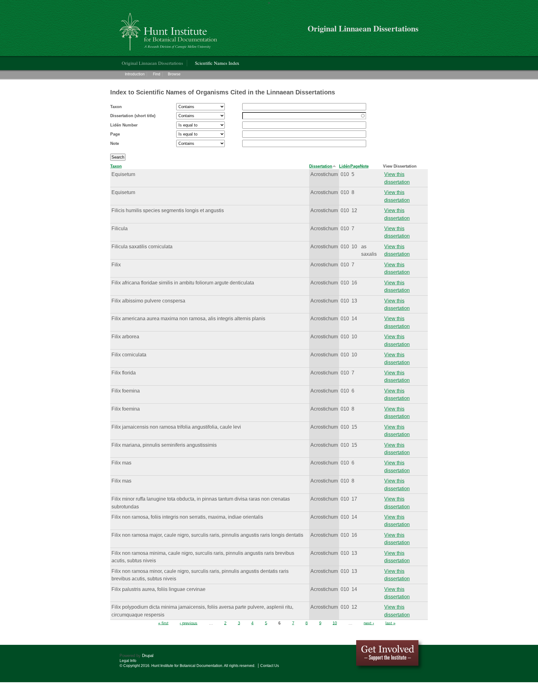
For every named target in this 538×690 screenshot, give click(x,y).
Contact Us (269, 666)
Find (156, 74)
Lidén (344, 166)
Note (114, 143)
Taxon (116, 106)
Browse (174, 74)
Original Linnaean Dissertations (152, 63)
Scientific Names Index (217, 63)
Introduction (135, 74)
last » (390, 623)
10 (335, 623)
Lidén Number (124, 125)
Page (115, 134)
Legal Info (128, 661)
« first (163, 623)
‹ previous (188, 623)
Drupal (147, 655)
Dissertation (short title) (132, 115)
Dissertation (320, 166)
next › (369, 623)
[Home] (169, 29)
